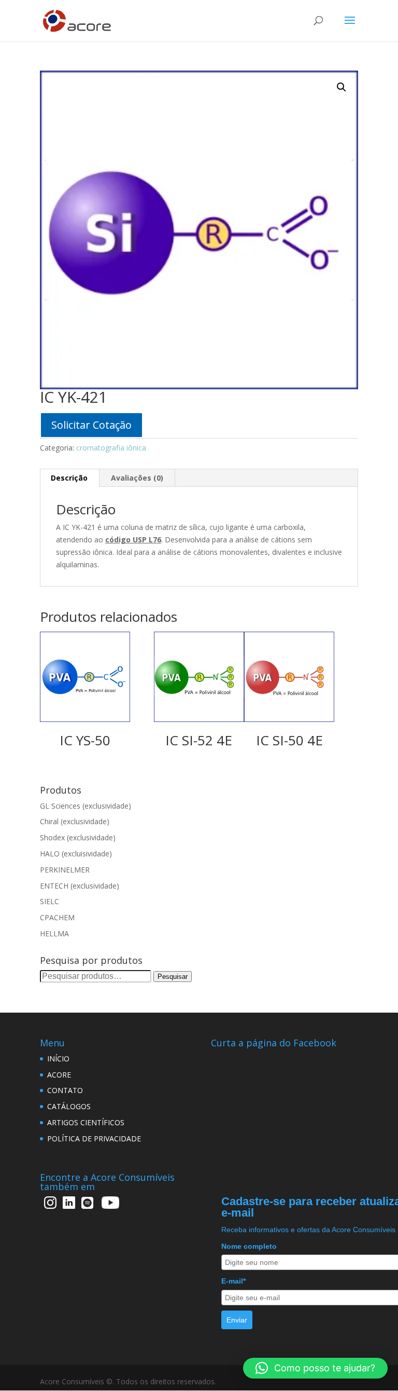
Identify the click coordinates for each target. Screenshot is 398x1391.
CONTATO (65, 1090)
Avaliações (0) (137, 478)
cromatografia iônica (111, 448)
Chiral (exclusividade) (74, 821)
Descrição (69, 478)
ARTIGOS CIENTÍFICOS (85, 1122)
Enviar (236, 1320)
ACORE (59, 1075)
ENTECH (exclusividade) (79, 886)
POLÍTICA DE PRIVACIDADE (94, 1138)
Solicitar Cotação (91, 425)
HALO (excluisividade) (76, 853)
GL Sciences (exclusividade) (85, 806)
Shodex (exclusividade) (78, 837)
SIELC (49, 901)
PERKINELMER (65, 870)
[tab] (69, 478)
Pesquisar (173, 976)
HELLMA (54, 933)
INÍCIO (58, 1058)
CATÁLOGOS (69, 1106)
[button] (315, 1368)
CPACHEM (57, 917)
